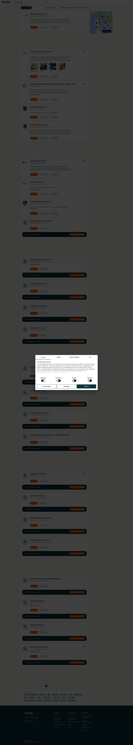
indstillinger (92, 369)
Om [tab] (90, 357)
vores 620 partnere (44, 364)
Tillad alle (86, 386)
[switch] (59, 381)
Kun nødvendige (47, 386)
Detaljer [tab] (59, 357)
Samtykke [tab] (43, 357)
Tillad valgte (66, 386)
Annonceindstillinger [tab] (74, 357)
